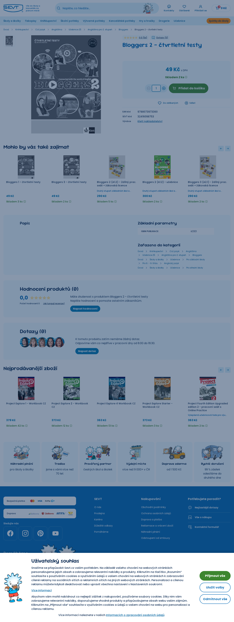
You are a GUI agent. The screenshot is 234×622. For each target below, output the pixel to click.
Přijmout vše (215, 576)
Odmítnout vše (215, 599)
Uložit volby (215, 587)
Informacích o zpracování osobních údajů (135, 615)
